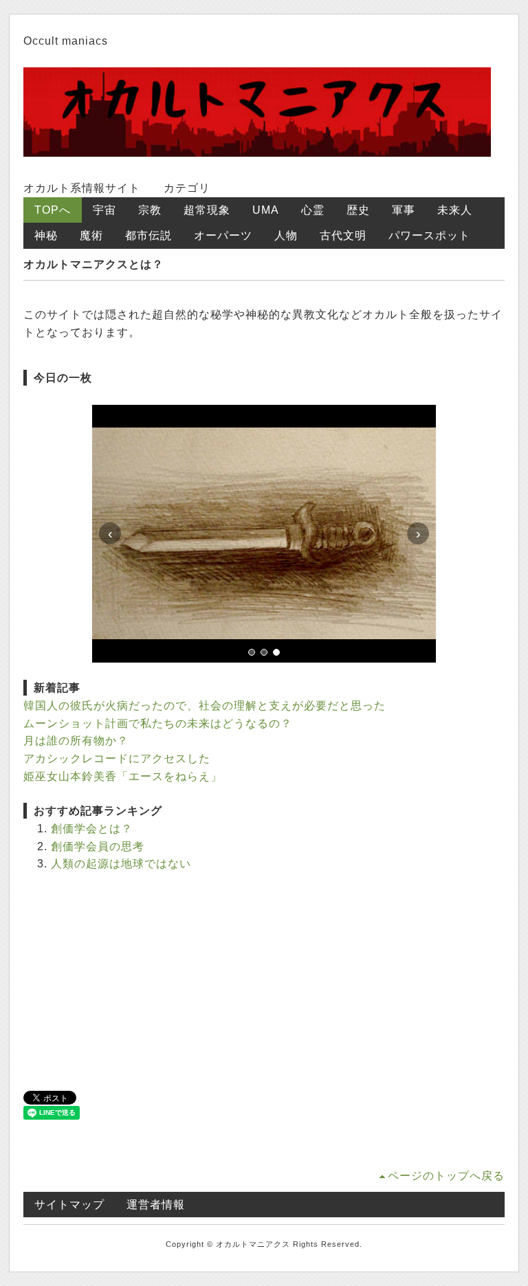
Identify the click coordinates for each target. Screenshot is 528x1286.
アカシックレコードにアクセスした (116, 758)
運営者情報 (155, 1204)
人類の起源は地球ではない (121, 863)
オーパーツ (223, 235)
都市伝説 (148, 235)
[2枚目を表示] (264, 652)
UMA (265, 210)
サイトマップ (69, 1204)
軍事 (403, 210)
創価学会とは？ (92, 828)
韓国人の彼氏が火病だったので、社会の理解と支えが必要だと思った (204, 705)
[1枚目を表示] (251, 652)
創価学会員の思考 (97, 846)
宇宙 (104, 210)
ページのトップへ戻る (446, 1176)
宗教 (150, 210)
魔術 (91, 235)
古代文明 (343, 235)
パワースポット (429, 235)
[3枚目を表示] (276, 652)
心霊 (312, 210)
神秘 (46, 235)
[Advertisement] (264, 980)
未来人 (454, 210)
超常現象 (207, 210)
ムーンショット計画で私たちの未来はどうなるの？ (157, 723)
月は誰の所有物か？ (76, 740)
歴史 (358, 210)
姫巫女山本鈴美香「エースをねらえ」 (122, 776)
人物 (286, 235)
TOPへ (52, 210)
